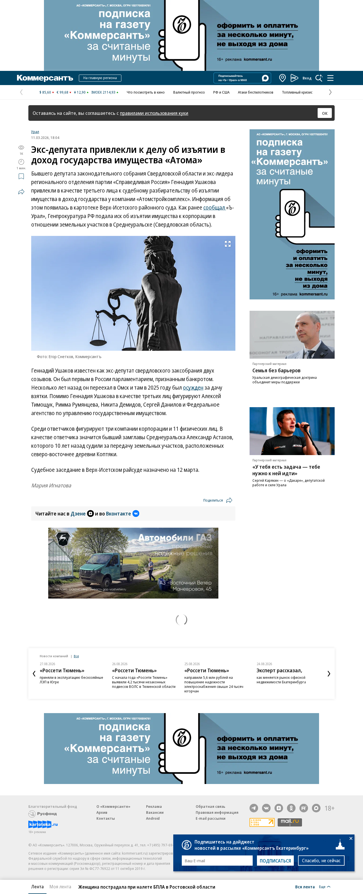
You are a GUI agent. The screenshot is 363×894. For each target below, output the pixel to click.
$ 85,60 (45, 92)
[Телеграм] (254, 808)
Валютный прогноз (189, 92)
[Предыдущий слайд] (34, 673)
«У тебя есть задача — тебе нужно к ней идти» (286, 470)
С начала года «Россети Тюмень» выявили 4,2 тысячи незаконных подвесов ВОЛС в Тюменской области (144, 682)
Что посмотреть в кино (146, 92)
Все (76, 656)
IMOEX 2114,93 (103, 92)
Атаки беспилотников (255, 92)
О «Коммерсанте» (113, 806)
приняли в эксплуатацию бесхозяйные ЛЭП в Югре (71, 679)
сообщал (214, 207)
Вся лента (305, 886)
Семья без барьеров (276, 370)
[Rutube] (303, 808)
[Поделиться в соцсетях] (21, 191)
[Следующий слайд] (329, 673)
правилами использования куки (154, 113)
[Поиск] (319, 78)
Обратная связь (210, 806)
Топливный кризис (297, 92)
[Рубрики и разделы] (330, 78)
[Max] (316, 808)
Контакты (105, 818)
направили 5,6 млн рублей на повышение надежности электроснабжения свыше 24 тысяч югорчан (213, 684)
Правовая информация (217, 812)
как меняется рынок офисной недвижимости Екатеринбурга (281, 679)
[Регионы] (282, 78)
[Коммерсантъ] (45, 78)
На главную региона (100, 77)
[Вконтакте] (266, 808)
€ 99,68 (62, 92)
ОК (325, 113)
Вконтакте (118, 513)
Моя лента (60, 887)
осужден (193, 387)
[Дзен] (279, 808)
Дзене (78, 513)
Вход (307, 78)
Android (153, 818)
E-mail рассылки (210, 818)
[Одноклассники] (291, 808)
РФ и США (221, 92)
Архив (101, 812)
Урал (35, 131)
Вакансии (155, 812)
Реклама (154, 806)
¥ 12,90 (80, 92)
